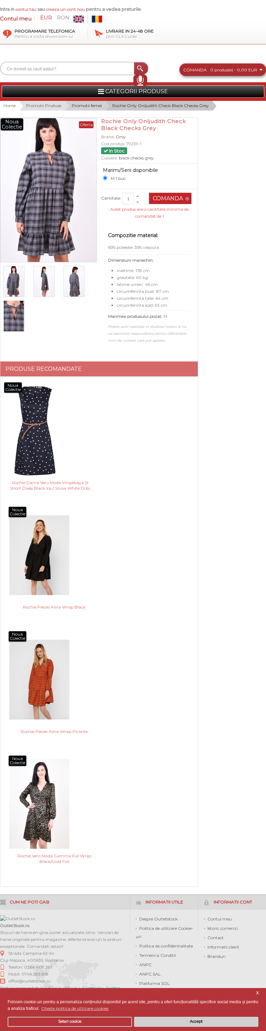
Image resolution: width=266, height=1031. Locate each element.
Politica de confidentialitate (166, 946)
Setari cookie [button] (69, 1021)
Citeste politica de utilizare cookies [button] (74, 1008)
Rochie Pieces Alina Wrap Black (54, 607)
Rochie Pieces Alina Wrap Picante (54, 731)
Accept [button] (196, 1021)
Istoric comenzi (222, 928)
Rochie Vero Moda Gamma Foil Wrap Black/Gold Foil (54, 858)
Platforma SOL (154, 983)
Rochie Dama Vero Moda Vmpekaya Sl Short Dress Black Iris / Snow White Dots (50, 485)
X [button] (257, 993)
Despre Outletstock (158, 918)
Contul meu (16, 18)
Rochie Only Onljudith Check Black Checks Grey (160, 105)
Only (121, 136)
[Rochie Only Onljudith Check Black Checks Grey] (16, 281)
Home (9, 105)
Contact (215, 937)
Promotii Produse (43, 105)
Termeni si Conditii (157, 955)
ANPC (145, 964)
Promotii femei (87, 105)
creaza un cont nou (66, 9)
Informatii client (223, 947)
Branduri (216, 956)
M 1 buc (118, 178)
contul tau (26, 9)
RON (63, 18)
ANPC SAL (150, 974)
